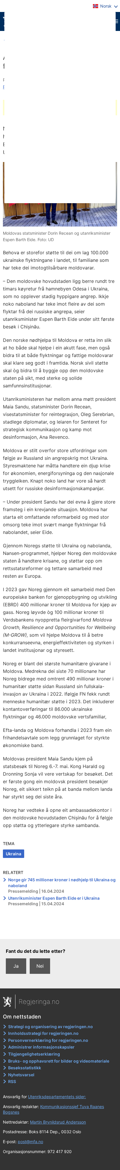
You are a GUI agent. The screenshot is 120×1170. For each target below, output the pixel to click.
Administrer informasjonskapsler (41, 1046)
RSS (12, 1081)
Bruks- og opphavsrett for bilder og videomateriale (58, 1060)
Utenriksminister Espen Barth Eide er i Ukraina (54, 898)
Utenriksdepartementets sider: (57, 1096)
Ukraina (13, 853)
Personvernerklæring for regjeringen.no (48, 1040)
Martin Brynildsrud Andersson (58, 1121)
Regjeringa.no (39, 1001)
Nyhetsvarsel (21, 1074)
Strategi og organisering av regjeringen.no (50, 1026)
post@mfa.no (30, 1141)
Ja (16, 966)
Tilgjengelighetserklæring (34, 1053)
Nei (40, 966)
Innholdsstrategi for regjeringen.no (43, 1033)
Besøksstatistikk (24, 1067)
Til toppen (60, 931)
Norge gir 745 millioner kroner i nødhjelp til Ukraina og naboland (62, 882)
